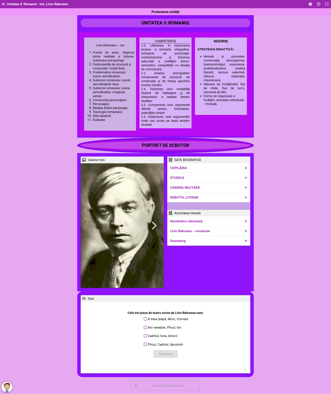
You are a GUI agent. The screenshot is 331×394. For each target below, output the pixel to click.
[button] (208, 168)
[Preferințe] (310, 4)
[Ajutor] (318, 4)
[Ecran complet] (327, 4)
